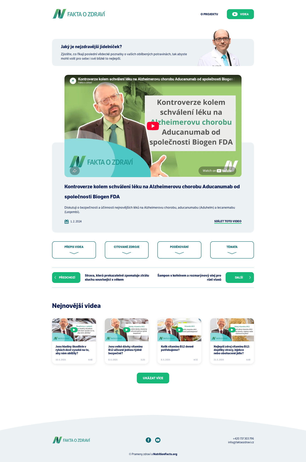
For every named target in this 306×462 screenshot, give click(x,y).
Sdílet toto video (228, 221)
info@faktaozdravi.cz (241, 442)
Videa (244, 14)
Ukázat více (153, 378)
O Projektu (209, 14)
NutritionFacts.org (165, 454)
